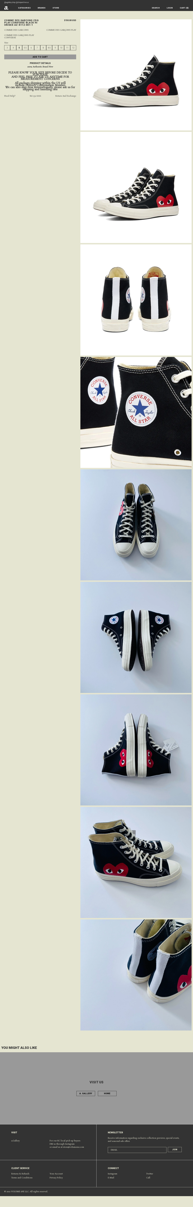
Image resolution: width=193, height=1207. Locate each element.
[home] (6, 8)
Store (56, 8)
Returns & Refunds (20, 1173)
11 (67, 47)
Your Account (56, 1173)
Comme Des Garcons (16, 30)
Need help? (9, 96)
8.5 (49, 47)
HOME (107, 1093)
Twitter (149, 1173)
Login (170, 8)
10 (61, 47)
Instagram (112, 1173)
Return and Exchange (65, 96)
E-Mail (111, 1177)
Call (148, 1177)
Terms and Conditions (21, 1177)
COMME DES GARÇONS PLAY (61, 30)
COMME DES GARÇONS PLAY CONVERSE (19, 36)
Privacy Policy (56, 1177)
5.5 (25, 47)
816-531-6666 (35, 96)
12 (73, 47)
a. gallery (85, 1093)
